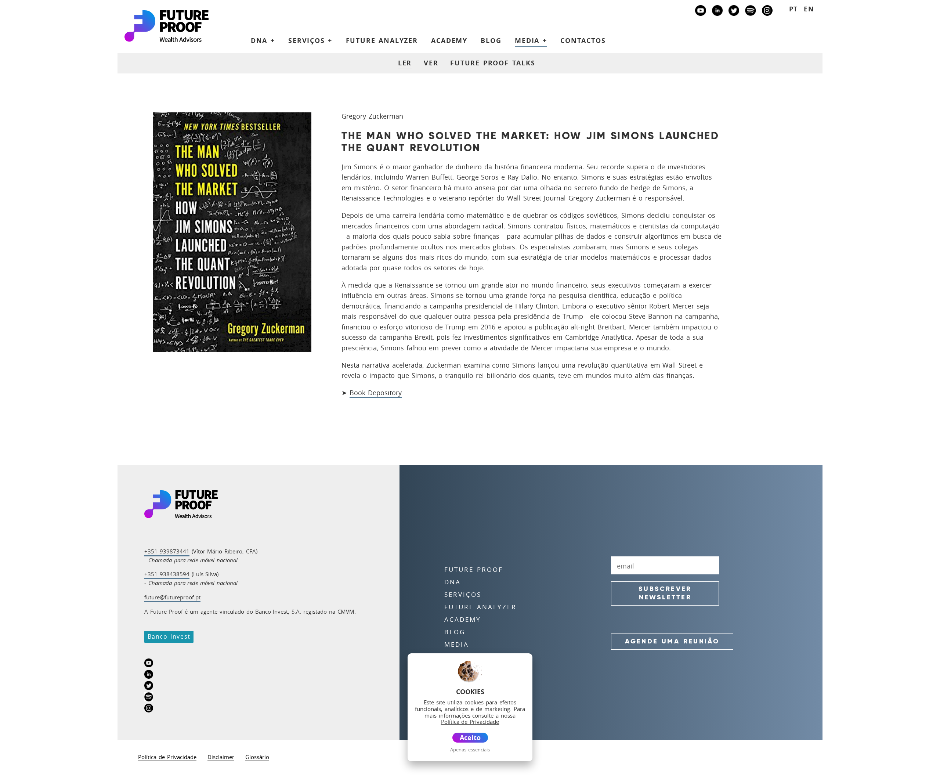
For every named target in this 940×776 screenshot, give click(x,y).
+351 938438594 (166, 574)
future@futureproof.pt (172, 597)
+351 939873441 (166, 551)
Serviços (462, 595)
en (809, 9)
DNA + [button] (263, 40)
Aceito (470, 737)
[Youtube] (700, 12)
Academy (449, 40)
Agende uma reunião (672, 641)
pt (793, 9)
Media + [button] (531, 40)
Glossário (257, 757)
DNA (452, 582)
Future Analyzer (382, 40)
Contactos (583, 40)
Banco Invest (169, 636)
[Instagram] (767, 12)
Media (456, 644)
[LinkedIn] (717, 12)
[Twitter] (733, 12)
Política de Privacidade (167, 757)
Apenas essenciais (470, 750)
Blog (491, 40)
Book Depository (376, 392)
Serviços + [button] (310, 40)
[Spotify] (750, 12)
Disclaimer (220, 757)
